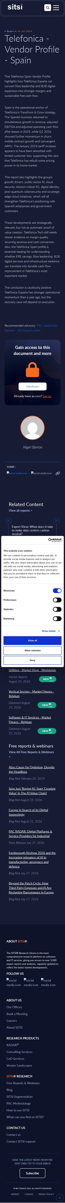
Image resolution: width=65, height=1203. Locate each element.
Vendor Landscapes (19, 1065)
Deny (32, 660)
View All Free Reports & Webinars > (31, 754)
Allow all (32, 640)
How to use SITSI (17, 1110)
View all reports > (20, 510)
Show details (49, 631)
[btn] (8, 521)
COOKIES (29, 1194)
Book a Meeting (17, 1014)
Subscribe (32, 1173)
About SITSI (14, 1027)
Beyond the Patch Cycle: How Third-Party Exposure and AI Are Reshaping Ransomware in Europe (31, 887)
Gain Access (32, 386)
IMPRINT (15, 1194)
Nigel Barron (32, 447)
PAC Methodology (18, 1103)
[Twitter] (15, 982)
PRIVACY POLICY (46, 1194)
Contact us (13, 1134)
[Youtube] (49, 982)
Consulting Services (19, 1052)
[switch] (57, 600)
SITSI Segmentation (19, 1096)
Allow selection (32, 650)
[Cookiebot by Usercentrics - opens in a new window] (48, 540)
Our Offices (14, 1007)
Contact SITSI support (21, 1141)
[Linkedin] (32, 982)
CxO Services (15, 1058)
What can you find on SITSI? (25, 1117)
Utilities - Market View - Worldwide (32, 670)
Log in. (47, 396)
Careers (11, 1020)
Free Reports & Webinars (23, 1083)
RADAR (12, 1045)
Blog (9, 1090)
